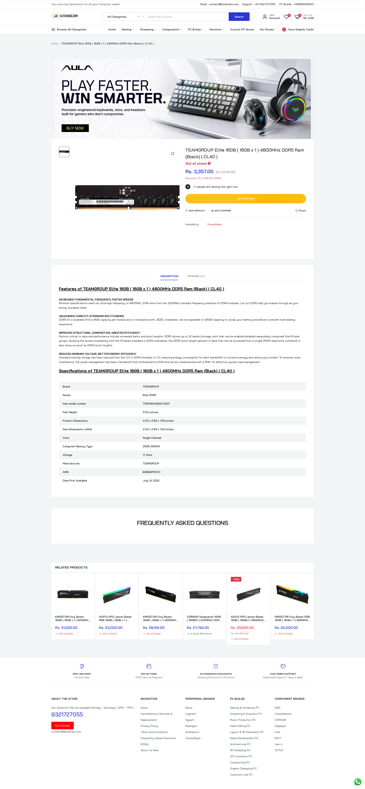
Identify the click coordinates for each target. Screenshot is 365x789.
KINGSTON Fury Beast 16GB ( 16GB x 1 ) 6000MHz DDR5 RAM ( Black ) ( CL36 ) (160, 618)
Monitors (215, 29)
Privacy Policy (149, 726)
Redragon (191, 726)
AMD (277, 707)
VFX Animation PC (241, 756)
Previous (51, 609)
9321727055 (67, 714)
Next (313, 609)
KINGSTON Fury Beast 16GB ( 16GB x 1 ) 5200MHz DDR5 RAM (72, 618)
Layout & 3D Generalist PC (247, 732)
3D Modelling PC (240, 750)
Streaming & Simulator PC (246, 713)
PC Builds (195, 29)
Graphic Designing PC (243, 768)
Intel (277, 732)
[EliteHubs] (65, 16)
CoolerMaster (283, 713)
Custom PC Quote (242, 29)
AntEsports (192, 732)
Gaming (127, 29)
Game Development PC (244, 738)
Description (169, 276)
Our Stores (267, 29)
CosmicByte (193, 738)
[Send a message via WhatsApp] (358, 782)
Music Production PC (243, 720)
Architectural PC (240, 744)
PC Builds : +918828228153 (296, 4)
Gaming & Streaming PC (244, 707)
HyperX (189, 720)
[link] (87, 583)
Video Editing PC (240, 726)
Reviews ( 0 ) (196, 276)
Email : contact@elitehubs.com (219, 4)
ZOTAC (279, 750)
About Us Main (150, 750)
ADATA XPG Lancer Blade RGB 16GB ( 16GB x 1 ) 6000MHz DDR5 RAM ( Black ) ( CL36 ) (115, 618)
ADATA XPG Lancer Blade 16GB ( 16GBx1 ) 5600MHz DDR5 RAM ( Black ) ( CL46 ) (248, 618)
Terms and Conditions (154, 732)
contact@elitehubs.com (66, 731)
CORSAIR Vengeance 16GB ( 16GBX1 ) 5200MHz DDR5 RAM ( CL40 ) (204, 618)
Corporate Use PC (241, 774)
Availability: (192, 224)
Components (171, 29)
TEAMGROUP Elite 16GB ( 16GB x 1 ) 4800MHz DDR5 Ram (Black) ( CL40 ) (244, 153)
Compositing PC (240, 762)
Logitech (190, 713)
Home (112, 29)
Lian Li (279, 744)
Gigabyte (280, 726)
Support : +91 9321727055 (258, 4)
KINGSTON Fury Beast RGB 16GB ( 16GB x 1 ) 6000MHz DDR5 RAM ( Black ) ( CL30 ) (292, 618)
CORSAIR (280, 720)
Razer (189, 707)
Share (302, 210)
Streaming (147, 29)
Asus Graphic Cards (301, 29)
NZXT (278, 738)
